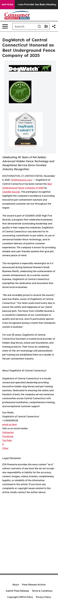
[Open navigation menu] (5, 26)
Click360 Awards (11, 191)
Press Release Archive (34, 584)
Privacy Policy (43, 597)
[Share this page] (54, 26)
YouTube (7, 440)
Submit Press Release (17, 590)
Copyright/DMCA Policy (20, 597)
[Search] (39, 26)
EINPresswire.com (21, 179)
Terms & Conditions (42, 590)
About (15, 584)
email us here (9, 424)
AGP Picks (7, 4)
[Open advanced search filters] (46, 26)
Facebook (7, 436)
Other (5, 448)
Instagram (8, 432)
